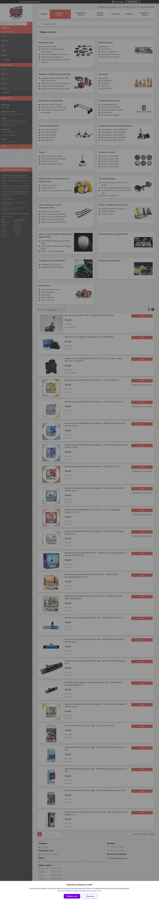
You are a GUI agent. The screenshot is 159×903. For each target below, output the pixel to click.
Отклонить (90, 896)
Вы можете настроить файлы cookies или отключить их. (78, 891)
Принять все (72, 896)
